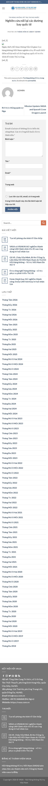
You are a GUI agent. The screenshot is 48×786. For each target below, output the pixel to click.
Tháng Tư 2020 (9, 611)
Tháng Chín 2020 (10, 586)
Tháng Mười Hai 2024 (12, 359)
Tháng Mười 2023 (10, 428)
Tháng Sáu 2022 (9, 487)
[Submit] (43, 222)
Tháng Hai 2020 (9, 621)
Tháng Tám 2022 (9, 477)
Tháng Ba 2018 (9, 646)
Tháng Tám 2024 (9, 379)
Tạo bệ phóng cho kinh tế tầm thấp (26, 238)
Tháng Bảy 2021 (9, 537)
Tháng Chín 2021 (10, 527)
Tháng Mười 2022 (10, 473)
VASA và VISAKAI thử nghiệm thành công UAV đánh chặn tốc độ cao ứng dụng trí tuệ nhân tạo (26, 249)
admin (37, 32)
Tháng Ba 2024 (9, 403)
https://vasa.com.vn (20, 702)
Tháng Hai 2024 (9, 408)
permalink (32, 81)
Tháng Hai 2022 (9, 502)
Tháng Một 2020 (9, 626)
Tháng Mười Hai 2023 (12, 418)
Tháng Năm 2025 (10, 334)
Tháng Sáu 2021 (9, 542)
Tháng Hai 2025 (9, 349)
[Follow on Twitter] (10, 676)
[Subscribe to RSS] (19, 676)
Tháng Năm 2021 (10, 547)
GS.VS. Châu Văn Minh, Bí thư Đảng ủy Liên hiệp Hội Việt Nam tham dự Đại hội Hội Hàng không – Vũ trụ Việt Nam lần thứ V (28, 261)
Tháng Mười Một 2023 (12, 423)
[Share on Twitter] (22, 69)
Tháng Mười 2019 (10, 641)
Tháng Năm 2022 (10, 492)
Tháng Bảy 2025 (9, 329)
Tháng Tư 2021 (9, 552)
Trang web (9, 184)
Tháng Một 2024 (9, 413)
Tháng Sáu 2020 (9, 601)
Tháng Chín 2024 (10, 374)
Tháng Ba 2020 (9, 616)
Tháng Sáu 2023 (9, 448)
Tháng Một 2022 (9, 507)
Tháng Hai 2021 (9, 562)
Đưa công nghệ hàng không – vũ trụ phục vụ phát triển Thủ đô (26, 271)
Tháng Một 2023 (9, 458)
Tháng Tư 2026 (9, 309)
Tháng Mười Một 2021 (12, 517)
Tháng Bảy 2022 (9, 482)
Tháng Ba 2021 (9, 557)
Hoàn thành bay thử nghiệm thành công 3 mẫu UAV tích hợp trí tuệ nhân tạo (27, 281)
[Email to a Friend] (26, 69)
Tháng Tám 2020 (9, 591)
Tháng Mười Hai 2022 (12, 463)
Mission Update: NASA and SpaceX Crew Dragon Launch (35, 109)
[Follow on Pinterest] (16, 676)
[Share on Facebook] (17, 69)
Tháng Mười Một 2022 (12, 468)
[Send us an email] (13, 676)
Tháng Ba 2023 (9, 453)
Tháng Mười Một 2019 (12, 636)
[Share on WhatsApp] (12, 69)
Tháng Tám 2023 (9, 438)
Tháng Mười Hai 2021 (12, 512)
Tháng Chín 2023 (10, 433)
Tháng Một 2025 (9, 354)
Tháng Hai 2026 (9, 314)
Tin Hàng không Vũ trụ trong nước (24, 17)
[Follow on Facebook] (3, 676)
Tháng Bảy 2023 (9, 443)
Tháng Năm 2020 (10, 606)
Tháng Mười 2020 (10, 581)
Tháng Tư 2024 (9, 398)
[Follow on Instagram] (7, 676)
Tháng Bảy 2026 (9, 305)
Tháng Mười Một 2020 (12, 576)
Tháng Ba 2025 (9, 344)
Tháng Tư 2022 (9, 497)
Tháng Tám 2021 (9, 532)
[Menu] (3, 8)
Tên (7, 161)
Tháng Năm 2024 (10, 393)
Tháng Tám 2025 (9, 324)
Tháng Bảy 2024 (9, 384)
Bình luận (9, 139)
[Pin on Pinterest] (31, 69)
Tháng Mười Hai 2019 (12, 631)
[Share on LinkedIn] (35, 69)
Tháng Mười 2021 (10, 522)
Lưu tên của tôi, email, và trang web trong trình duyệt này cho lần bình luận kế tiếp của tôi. (23, 200)
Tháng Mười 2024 (10, 369)
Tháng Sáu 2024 (9, 389)
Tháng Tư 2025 (9, 339)
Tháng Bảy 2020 (9, 596)
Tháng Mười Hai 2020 (12, 572)
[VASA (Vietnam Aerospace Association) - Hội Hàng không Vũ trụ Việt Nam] (24, 8)
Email (8, 173)
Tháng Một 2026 (9, 319)
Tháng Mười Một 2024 (12, 364)
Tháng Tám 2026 (9, 300)
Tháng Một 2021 (9, 567)
